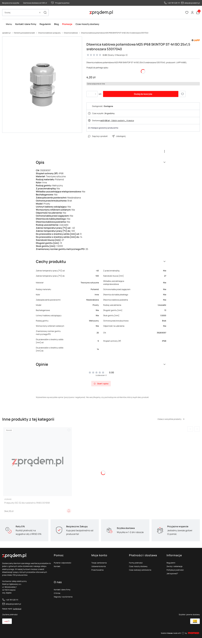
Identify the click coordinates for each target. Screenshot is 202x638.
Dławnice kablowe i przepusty (49, 33)
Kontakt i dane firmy (62, 589)
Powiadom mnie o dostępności (68, 510)
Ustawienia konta (98, 566)
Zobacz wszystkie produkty (169, 419)
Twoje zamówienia (99, 563)
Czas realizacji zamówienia (140, 570)
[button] (45, 12)
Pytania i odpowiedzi (62, 563)
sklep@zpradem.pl (192, 3)
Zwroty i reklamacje (174, 566)
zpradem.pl (6, 33)
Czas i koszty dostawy (138, 566)
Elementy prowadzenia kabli (24, 33)
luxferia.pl (17, 608)
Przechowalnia (97, 570)
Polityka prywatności (175, 570)
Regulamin (171, 563)
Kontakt (57, 566)
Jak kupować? (172, 573)
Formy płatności (136, 563)
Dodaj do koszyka (143, 93)
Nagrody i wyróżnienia (63, 596)
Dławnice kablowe (71, 33)
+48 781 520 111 (173, 3)
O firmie (57, 593)
